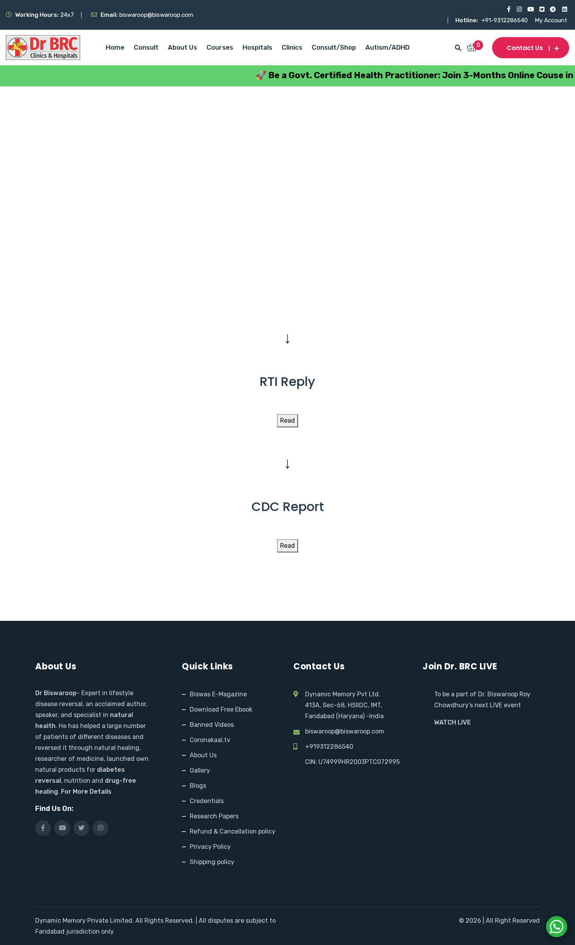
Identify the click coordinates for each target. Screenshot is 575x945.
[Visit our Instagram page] (519, 9)
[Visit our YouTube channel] (530, 9)
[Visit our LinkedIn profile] (564, 9)
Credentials (207, 801)
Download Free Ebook (221, 709)
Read (287, 420)
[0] (471, 48)
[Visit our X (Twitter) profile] (541, 9)
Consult (146, 47)
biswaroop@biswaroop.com (344, 731)
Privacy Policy (210, 846)
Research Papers (214, 816)
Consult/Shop (334, 47)
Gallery (200, 770)
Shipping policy (212, 862)
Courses (220, 47)
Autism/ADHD (387, 47)
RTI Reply (287, 381)
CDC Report (288, 506)
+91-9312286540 (505, 20)
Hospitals (257, 47)
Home (115, 47)
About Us (182, 47)
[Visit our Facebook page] (507, 9)
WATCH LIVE (452, 722)
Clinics (292, 47)
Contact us (525, 47)
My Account (551, 20)
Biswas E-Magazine (218, 694)
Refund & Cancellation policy (232, 831)
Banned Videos (212, 724)
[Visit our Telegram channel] (553, 9)
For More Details (86, 791)
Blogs (198, 785)
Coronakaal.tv (210, 740)
